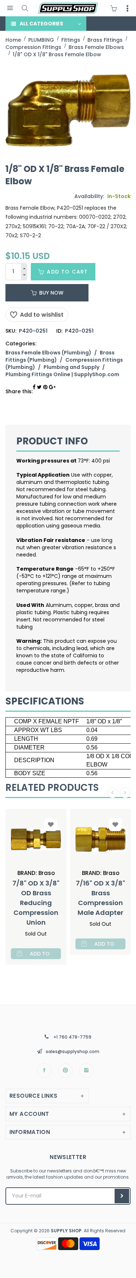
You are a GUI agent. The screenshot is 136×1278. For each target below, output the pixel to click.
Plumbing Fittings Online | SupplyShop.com (62, 374)
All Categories (41, 23)
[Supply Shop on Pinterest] (65, 1070)
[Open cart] (115, 8)
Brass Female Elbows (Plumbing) (48, 352)
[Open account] (127, 8)
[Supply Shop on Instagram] (86, 1070)
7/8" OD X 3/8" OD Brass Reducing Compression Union (35, 903)
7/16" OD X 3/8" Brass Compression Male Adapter (100, 898)
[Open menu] (10, 8)
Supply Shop (66, 1231)
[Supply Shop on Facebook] (44, 1070)
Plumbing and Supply (71, 367)
